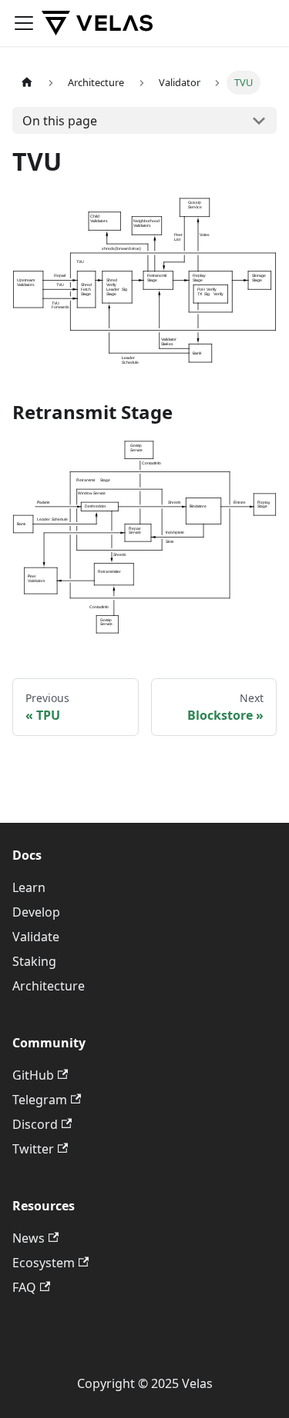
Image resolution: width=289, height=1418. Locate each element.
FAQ (24, 1287)
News (28, 1238)
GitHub (33, 1075)
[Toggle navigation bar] (23, 23)
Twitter (33, 1148)
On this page (59, 120)
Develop (36, 912)
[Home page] (27, 83)
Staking (34, 961)
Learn (28, 887)
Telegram (39, 1099)
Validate (35, 936)
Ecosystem (43, 1262)
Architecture (48, 985)
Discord (35, 1124)
